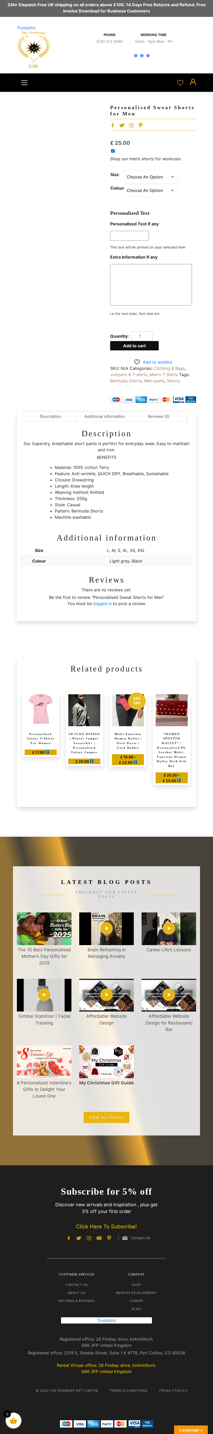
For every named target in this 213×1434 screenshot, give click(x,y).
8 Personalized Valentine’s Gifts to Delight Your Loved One (44, 1089)
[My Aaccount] (193, 82)
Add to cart (134, 345)
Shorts (173, 380)
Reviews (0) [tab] (158, 416)
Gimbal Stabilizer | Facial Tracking (44, 1020)
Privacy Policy (173, 1391)
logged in (102, 603)
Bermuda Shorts (126, 380)
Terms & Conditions (129, 1391)
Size (114, 174)
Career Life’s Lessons (169, 949)
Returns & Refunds (76, 1301)
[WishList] (181, 82)
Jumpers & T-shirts (128, 374)
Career (136, 1301)
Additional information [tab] (104, 416)
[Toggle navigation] (24, 83)
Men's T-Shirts (164, 374)
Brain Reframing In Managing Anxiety (107, 953)
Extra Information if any (133, 257)
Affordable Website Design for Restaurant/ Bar (168, 1023)
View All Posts (106, 1117)
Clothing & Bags (169, 368)
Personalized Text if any (134, 223)
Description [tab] (50, 416)
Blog (136, 1309)
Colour (117, 188)
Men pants (154, 380)
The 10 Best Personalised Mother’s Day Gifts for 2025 (44, 956)
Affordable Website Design (106, 1020)
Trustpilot (26, 27)
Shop (136, 1285)
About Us (76, 1293)
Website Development (136, 1293)
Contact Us (76, 1285)
